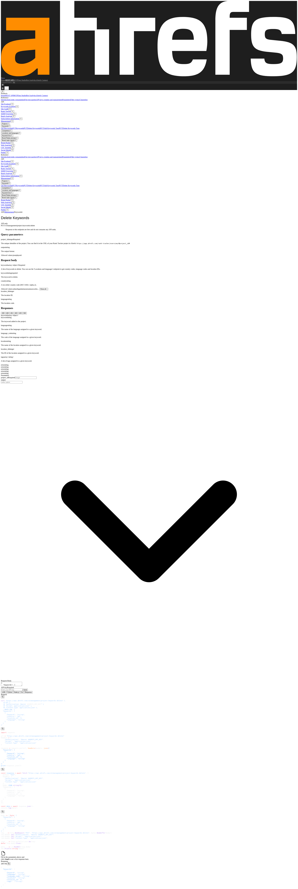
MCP (15, 80)
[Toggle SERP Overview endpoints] (14, 114)
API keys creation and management (49, 100)
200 (3, 313)
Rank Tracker (6, 111)
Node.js (16, 692)
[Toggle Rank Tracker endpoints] (12, 111)
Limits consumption (17, 100)
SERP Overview (7, 114)
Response (28, 692)
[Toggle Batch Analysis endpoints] (13, 116)
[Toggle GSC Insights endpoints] (12, 148)
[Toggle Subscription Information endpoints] (20, 119)
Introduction (5, 100)
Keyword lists (6, 135)
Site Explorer (6, 104)
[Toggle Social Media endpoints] (12, 150)
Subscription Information (10, 119)
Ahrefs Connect (42, 80)
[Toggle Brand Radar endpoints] (12, 143)
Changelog (84, 100)
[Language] (2, 85)
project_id (8, 378)
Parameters (66, 100)
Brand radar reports (8, 140)
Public (3, 153)
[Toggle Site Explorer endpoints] (12, 104)
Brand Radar (5, 143)
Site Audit (4, 109)
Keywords (5, 126)
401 (11, 313)
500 (24, 313)
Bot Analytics (31, 80)
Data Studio (21, 80)
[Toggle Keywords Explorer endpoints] (17, 106)
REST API (9, 80)
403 (16, 313)
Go (22, 692)
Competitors (6, 131)
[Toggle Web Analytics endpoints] (13, 145)
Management (5, 121)
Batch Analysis (6, 116)
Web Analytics (6, 145)
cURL (4, 692)
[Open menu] (6, 88)
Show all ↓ (43, 289)
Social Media (6, 150)
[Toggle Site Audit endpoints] (10, 109)
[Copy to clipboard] (2, 697)
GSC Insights (6, 148)
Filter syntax (75, 100)
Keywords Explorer (8, 106)
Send (25, 690)
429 (20, 313)
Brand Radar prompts (9, 138)
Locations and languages (10, 133)
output (3, 380)
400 (7, 313)
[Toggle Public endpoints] (7, 152)
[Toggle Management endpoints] (12, 121)
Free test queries (30, 100)
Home (3, 80)
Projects (4, 124)
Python (9, 692)
